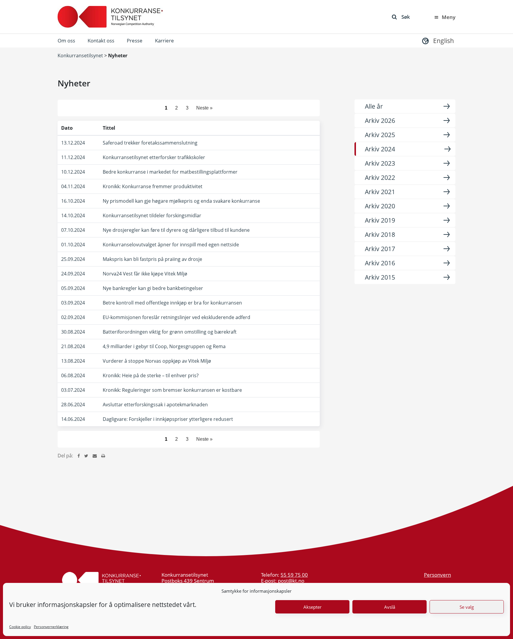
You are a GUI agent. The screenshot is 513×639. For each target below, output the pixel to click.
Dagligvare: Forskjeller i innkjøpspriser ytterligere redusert (168, 419)
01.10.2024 (73, 244)
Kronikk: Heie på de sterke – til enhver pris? (151, 375)
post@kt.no (291, 580)
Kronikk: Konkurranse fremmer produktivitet (152, 186)
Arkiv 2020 (380, 206)
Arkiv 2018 (380, 234)
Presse (134, 40)
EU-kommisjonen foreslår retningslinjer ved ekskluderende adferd (176, 317)
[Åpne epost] (95, 455)
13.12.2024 (73, 142)
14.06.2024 (73, 419)
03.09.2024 (73, 302)
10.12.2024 (73, 172)
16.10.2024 (73, 201)
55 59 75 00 (294, 574)
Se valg (467, 607)
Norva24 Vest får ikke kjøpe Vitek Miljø (145, 273)
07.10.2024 (73, 230)
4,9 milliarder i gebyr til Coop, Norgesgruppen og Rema (164, 346)
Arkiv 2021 (380, 192)
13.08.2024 (73, 361)
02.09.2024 (73, 317)
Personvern (437, 574)
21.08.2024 (73, 346)
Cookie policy (20, 626)
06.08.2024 (73, 375)
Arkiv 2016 (380, 263)
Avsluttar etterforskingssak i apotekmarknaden (155, 404)
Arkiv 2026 (380, 120)
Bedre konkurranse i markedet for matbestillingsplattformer (170, 172)
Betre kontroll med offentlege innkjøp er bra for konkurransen (172, 302)
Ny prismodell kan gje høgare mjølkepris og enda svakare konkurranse (181, 201)
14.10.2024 (73, 215)
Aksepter (312, 607)
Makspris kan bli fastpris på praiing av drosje (152, 259)
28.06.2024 (73, 404)
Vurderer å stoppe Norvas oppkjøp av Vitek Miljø (157, 361)
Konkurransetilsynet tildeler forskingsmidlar (152, 215)
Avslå (389, 607)
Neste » (204, 107)
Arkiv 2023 (380, 163)
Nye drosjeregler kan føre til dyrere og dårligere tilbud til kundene (176, 230)
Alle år (374, 106)
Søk (405, 16)
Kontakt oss (101, 40)
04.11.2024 (73, 186)
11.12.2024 (73, 157)
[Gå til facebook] (78, 455)
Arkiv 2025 (380, 135)
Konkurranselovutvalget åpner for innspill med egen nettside (171, 244)
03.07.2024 (73, 390)
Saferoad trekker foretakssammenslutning (150, 142)
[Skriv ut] (103, 455)
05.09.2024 (73, 288)
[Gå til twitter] (86, 455)
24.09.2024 (73, 273)
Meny (448, 17)
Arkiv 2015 (380, 277)
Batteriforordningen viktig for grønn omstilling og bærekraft (170, 332)
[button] (437, 40)
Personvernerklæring (51, 626)
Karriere (164, 40)
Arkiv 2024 (380, 149)
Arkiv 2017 (380, 249)
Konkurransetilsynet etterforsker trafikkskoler (154, 157)
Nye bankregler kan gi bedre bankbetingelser (153, 288)
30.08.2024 (73, 332)
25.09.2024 (73, 259)
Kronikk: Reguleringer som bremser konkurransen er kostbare (172, 390)
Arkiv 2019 (380, 220)
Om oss (66, 40)
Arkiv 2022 (380, 177)
